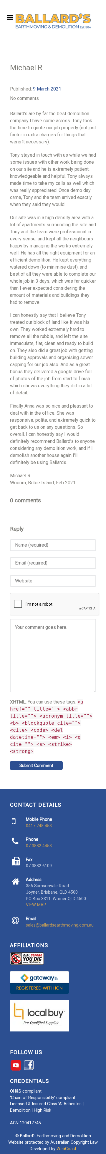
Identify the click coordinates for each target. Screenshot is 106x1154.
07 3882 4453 (39, 845)
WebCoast (66, 1148)
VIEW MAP (36, 904)
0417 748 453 (39, 825)
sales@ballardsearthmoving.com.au (60, 925)
